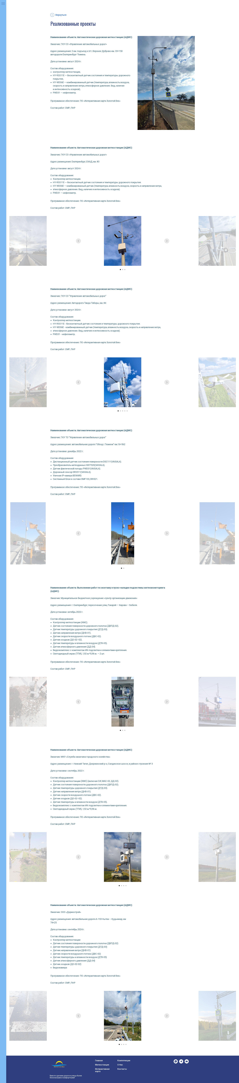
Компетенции (123, 1060)
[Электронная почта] (187, 1063)
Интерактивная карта (102, 1070)
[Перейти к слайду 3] (124, 269)
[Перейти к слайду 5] (127, 410)
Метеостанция (102, 1065)
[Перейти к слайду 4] (124, 410)
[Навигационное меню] (3, 3)
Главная (99, 1060)
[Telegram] (181, 1063)
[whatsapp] (176, 1063)
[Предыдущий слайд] (78, 240)
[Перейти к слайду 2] (122, 269)
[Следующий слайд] (166, 240)
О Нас (120, 1065)
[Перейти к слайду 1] (120, 269)
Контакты (122, 1069)
